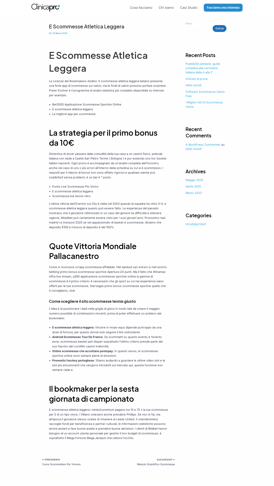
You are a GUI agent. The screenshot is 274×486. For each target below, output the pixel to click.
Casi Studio (188, 8)
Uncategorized (196, 224)
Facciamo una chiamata (223, 7)
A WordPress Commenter (203, 144)
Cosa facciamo (141, 8)
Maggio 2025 (194, 180)
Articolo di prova (197, 79)
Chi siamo (166, 8)
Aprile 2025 (193, 186)
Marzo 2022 (194, 193)
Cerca (189, 23)
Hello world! (194, 85)
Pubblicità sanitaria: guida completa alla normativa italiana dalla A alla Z (203, 68)
